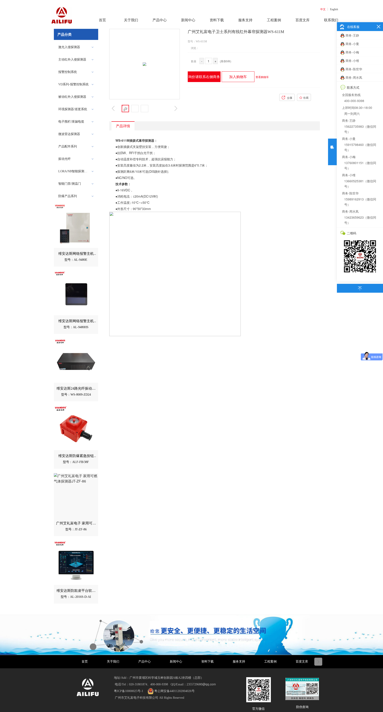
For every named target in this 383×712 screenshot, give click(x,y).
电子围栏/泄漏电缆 (71, 121)
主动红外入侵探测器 (72, 59)
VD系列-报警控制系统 (73, 84)
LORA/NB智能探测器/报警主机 (74, 171)
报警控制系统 (67, 72)
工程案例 (270, 661)
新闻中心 (176, 661)
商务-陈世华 (354, 69)
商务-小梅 (352, 52)
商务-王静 (352, 35)
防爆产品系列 (67, 196)
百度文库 (302, 661)
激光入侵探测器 (69, 47)
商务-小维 (352, 60)
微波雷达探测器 (69, 134)
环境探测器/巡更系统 (72, 109)
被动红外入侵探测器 (72, 96)
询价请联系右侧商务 (204, 76)
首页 (85, 661)
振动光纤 (64, 159)
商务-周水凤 (354, 77)
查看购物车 (262, 77)
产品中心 (144, 661)
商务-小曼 (352, 43)
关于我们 (113, 661)
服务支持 (239, 661)
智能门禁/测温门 (69, 183)
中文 (323, 9)
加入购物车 (238, 76)
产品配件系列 (67, 146)
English (334, 9)
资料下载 (207, 661)
